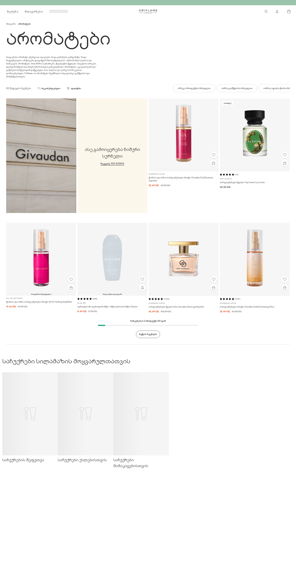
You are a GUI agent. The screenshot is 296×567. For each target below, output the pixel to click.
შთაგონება (34, 11)
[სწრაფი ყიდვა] (213, 163)
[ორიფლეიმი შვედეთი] (148, 11)
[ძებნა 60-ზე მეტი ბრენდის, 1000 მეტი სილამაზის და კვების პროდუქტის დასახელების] (266, 11)
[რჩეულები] (213, 154)
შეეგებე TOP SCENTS (112, 163)
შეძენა (12, 11)
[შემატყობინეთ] (142, 287)
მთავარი (11, 23)
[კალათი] (289, 11)
